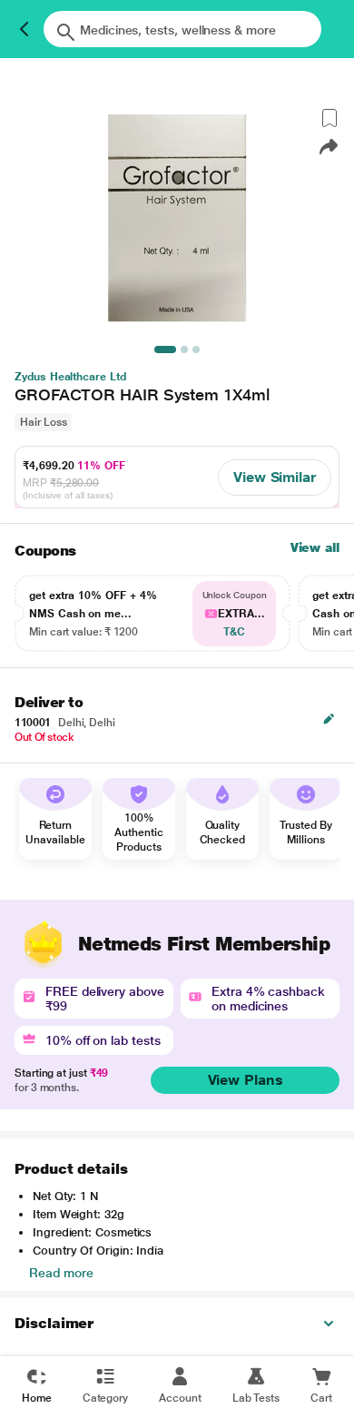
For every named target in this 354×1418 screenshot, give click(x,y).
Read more (61, 1272)
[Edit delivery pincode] (328, 719)
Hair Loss (43, 422)
